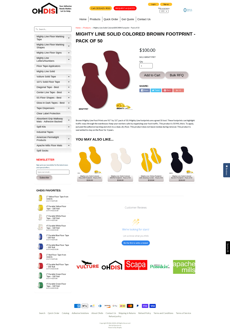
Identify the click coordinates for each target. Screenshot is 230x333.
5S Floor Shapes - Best (54, 98)
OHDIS (114, 323)
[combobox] (52, 29)
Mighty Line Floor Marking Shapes (54, 46)
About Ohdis (97, 313)
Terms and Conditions (163, 313)
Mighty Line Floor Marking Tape (54, 38)
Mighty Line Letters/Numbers (54, 60)
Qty (141, 61)
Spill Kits (54, 127)
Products (95, 19)
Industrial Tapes (45, 132)
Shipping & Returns (127, 313)
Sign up (166, 4)
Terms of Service (183, 313)
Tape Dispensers (54, 109)
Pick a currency (164, 8)
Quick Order (111, 19)
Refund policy (115, 316)
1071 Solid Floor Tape (54, 83)
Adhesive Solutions (80, 313)
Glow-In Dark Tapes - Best (54, 104)
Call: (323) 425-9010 (100, 8)
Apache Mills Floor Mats (54, 146)
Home (83, 19)
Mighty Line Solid (46, 71)
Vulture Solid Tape (54, 77)
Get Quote (128, 19)
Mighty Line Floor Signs (54, 53)
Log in (153, 4)
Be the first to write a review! (136, 243)
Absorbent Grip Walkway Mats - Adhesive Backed (54, 120)
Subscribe (44, 178)
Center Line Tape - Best (54, 93)
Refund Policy (144, 313)
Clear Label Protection (48, 113)
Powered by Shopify (115, 327)
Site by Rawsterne (115, 325)
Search (42, 313)
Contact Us (144, 19)
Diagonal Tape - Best (54, 88)
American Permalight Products (54, 139)
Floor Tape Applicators (48, 66)
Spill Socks (42, 150)
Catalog (65, 313)
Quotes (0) (228, 247)
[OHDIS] (52, 8)
